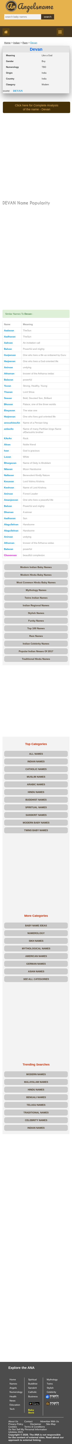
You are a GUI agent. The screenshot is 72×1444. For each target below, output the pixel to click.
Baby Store (31, 1411)
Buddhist (32, 1383)
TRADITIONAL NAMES (36, 1112)
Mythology (52, 1379)
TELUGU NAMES (36, 1105)
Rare (25, 42)
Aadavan (9, 330)
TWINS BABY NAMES (36, 830)
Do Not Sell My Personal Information (27, 1429)
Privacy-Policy (15, 1424)
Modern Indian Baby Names (36, 567)
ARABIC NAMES (36, 784)
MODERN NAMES (36, 1074)
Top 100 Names (36, 628)
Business (33, 1396)
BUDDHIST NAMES (36, 799)
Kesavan (9, 481)
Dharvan (9, 512)
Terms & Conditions (34, 1426)
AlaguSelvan (11, 524)
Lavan (7, 456)
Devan (33, 42)
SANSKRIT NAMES (36, 815)
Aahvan (8, 342)
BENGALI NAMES (36, 1097)
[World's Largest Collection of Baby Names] (52, 1403)
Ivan (6, 450)
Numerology (16, 1392)
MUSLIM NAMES (36, 776)
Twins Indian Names (36, 597)
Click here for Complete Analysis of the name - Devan (36, 107)
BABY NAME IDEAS (36, 925)
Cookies (12, 1426)
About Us (13, 1421)
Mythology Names (36, 590)
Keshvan (9, 487)
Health (13, 1396)
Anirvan (8, 367)
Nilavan (8, 469)
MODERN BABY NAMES (36, 822)
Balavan (8, 379)
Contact (28, 1421)
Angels (13, 1387)
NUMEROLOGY (36, 933)
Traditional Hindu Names (36, 659)
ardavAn (9, 429)
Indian (16, 42)
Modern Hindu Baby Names (36, 574)
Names (13, 1383)
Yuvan (7, 385)
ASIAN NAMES (36, 971)
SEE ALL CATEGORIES (36, 979)
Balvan (8, 349)
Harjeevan (9, 361)
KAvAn (8, 438)
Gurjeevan (10, 355)
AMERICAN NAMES (36, 956)
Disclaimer (35, 1424)
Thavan (8, 392)
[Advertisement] (36, 162)
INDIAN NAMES (36, 761)
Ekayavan (9, 410)
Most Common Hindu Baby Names (36, 582)
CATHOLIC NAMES (36, 769)
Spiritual (32, 1379)
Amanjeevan (11, 500)
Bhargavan (10, 463)
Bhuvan (8, 404)
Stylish (50, 1387)
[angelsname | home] (7, 32)
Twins (50, 1383)
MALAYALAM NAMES (36, 1082)
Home (7, 42)
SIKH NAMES (36, 941)
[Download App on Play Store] (34, 1403)
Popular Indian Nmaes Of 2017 (36, 651)
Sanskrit (32, 1387)
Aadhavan (10, 336)
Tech (12, 1409)
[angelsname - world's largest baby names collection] (29, 6)
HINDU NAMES (36, 792)
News (12, 1400)
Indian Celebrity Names (36, 643)
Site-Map (51, 1424)
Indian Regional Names (36, 605)
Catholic (32, 1392)
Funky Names (36, 620)
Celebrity (51, 1392)
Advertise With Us (49, 1421)
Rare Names (36, 636)
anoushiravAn (12, 422)
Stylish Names (36, 613)
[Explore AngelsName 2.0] (52, 1396)
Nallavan (9, 475)
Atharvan (9, 373)
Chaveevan (10, 555)
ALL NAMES (36, 754)
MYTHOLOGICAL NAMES (36, 948)
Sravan (8, 398)
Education (15, 1404)
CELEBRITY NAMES (36, 1120)
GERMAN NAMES (36, 963)
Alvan (7, 444)
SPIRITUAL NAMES (36, 807)
